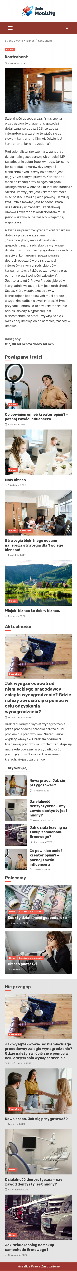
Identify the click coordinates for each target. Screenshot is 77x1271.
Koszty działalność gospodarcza (37, 918)
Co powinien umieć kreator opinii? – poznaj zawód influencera (38, 386)
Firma (12, 912)
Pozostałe (15, 674)
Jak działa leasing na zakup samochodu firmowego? (16, 835)
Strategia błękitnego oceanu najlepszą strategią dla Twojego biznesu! (38, 513)
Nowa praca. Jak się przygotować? (16, 785)
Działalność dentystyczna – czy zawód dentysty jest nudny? (16, 810)
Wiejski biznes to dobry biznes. (30, 341)
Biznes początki (22, 964)
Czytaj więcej (17, 768)
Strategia (25, 531)
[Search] (67, 28)
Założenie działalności (31, 912)
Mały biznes (38, 452)
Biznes (10, 49)
